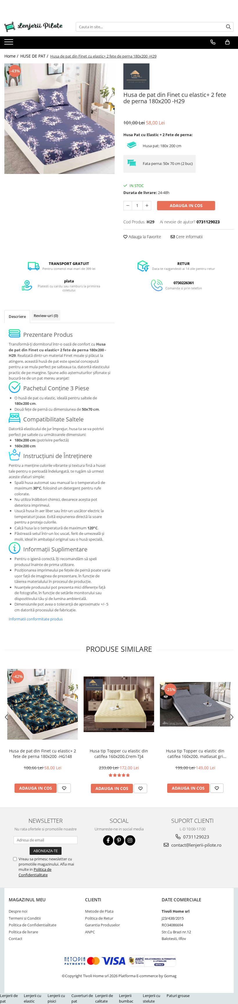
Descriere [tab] (17, 316)
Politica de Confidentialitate (35, 872)
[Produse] (9, 43)
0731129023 (195, 837)
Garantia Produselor (102, 925)
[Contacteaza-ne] (212, 42)
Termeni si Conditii (25, 918)
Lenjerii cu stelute (151, 998)
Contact (15, 938)
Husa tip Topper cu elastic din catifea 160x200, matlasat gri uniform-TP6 (195, 753)
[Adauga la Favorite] (64, 788)
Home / (11, 56)
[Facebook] (108, 840)
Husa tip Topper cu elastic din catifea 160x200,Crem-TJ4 (119, 753)
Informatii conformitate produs (36, 619)
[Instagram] (130, 840)
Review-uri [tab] (46, 315)
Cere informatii (189, 236)
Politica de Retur (99, 918)
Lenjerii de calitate (104, 998)
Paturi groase (178, 995)
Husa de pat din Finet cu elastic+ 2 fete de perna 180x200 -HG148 (42, 753)
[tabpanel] (59, 118)
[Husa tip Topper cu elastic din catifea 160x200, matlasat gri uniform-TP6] (195, 704)
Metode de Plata (99, 911)
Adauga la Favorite (144, 236)
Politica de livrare (23, 931)
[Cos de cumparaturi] (227, 42)
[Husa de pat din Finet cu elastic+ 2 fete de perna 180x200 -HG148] (42, 704)
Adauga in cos (186, 205)
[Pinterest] (119, 840)
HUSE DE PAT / (34, 56)
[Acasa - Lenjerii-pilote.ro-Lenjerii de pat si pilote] (33, 27)
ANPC (90, 931)
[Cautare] (228, 27)
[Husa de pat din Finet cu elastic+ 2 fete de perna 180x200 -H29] (59, 118)
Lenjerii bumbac (126, 998)
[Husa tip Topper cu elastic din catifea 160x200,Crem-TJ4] (119, 704)
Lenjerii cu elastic (32, 998)
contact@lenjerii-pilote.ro (195, 845)
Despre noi (18, 911)
